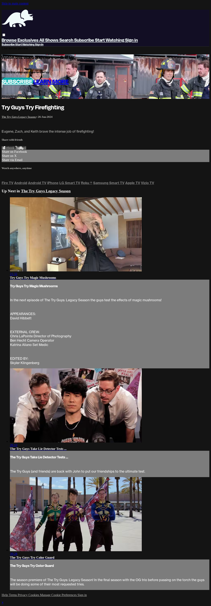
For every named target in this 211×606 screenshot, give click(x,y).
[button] (3, 35)
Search (66, 40)
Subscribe (17, 81)
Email (22, 147)
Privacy (23, 595)
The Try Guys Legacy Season (19, 116)
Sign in (131, 40)
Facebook (8, 147)
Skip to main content (15, 3)
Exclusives (28, 40)
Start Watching (110, 40)
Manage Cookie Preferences (58, 595)
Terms (13, 595)
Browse (10, 40)
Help (5, 595)
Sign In (39, 44)
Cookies (34, 595)
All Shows (49, 40)
